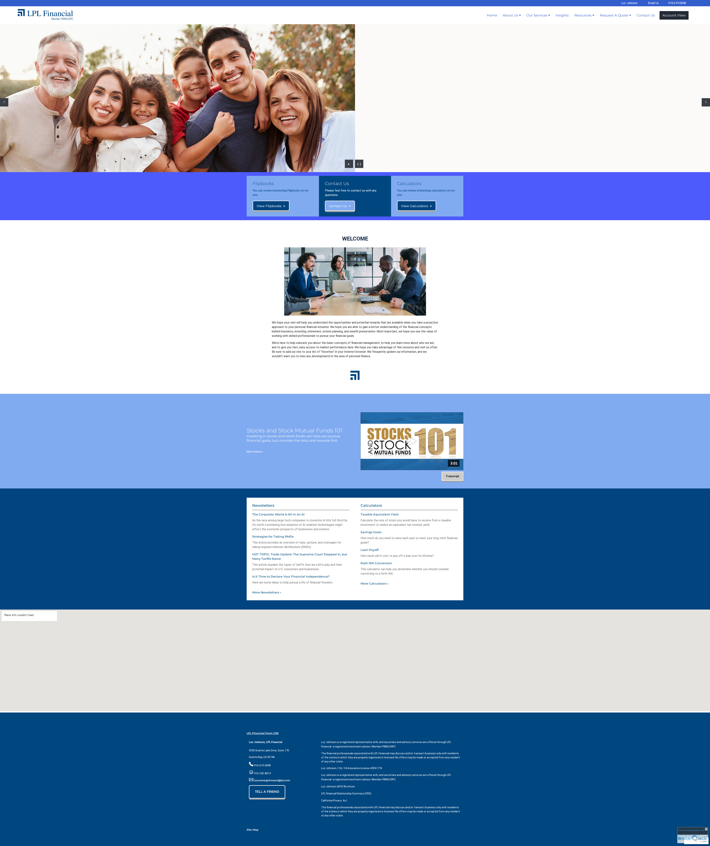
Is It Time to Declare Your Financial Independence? (290, 576)
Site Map (252, 829)
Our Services (536, 15)
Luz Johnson (629, 3)
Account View (674, 15)
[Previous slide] (4, 102)
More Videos (255, 451)
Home (492, 15)
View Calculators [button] (414, 206)
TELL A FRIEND (267, 791)
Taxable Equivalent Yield (379, 514)
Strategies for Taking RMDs (273, 536)
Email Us (653, 3)
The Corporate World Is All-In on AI (278, 514)
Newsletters (263, 505)
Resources (582, 15)
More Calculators (375, 583)
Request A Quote (614, 15)
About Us (510, 15)
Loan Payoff (370, 550)
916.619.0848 (677, 3)
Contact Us (646, 15)
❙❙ (359, 163)
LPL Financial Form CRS (263, 733)
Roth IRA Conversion (376, 563)
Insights (562, 15)
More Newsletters (266, 592)
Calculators (371, 505)
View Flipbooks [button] (269, 206)
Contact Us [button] (338, 206)
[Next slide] (706, 102)
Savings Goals (371, 532)
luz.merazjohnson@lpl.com (272, 780)
